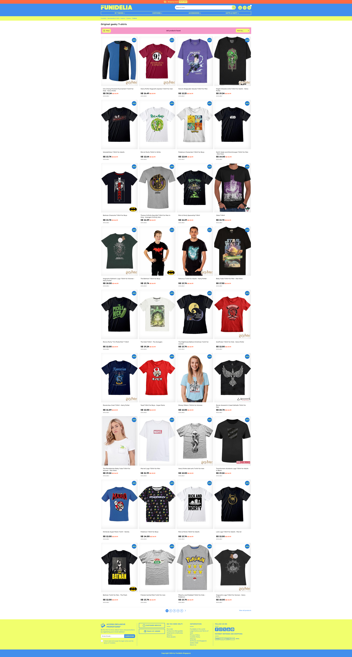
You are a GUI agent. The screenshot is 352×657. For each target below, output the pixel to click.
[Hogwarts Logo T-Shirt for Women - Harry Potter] (232, 567)
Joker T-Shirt (220, 215)
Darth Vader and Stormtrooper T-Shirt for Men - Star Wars (232, 153)
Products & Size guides (175, 631)
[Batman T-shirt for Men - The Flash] (119, 567)
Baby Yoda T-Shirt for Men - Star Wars (229, 278)
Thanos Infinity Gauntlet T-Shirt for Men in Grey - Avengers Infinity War (155, 216)
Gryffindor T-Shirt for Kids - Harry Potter (230, 342)
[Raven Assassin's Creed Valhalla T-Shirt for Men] (232, 377)
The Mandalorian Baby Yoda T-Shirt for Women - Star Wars (116, 469)
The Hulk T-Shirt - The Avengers (151, 342)
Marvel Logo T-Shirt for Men (150, 468)
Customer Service (153, 625)
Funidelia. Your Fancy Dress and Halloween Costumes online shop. (116, 7)
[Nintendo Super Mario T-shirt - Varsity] (119, 504)
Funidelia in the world (197, 629)
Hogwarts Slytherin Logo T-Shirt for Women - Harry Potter (118, 279)
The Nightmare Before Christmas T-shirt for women (193, 343)
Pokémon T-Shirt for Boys (149, 532)
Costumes (156, 13)
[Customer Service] (245, 8)
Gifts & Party (231, 13)
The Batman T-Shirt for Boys (150, 278)
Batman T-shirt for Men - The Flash (115, 595)
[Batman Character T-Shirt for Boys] (119, 188)
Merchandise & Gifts (113, 18)
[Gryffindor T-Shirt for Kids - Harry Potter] (232, 314)
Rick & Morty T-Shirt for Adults (188, 532)
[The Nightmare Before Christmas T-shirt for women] (195, 314)
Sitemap (193, 639)
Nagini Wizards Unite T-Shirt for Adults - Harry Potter (232, 90)
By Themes (119, 13)
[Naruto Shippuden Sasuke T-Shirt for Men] (195, 61)
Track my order (153, 631)
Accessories (194, 13)
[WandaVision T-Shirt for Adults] (119, 124)
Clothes (128, 18)
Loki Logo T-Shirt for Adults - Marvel (228, 532)
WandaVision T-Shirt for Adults (113, 152)
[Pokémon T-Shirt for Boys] (157, 504)
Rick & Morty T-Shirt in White (151, 152)
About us (193, 645)
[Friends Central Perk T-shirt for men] (157, 567)
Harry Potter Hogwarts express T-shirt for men (157, 89)
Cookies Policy (195, 637)
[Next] (185, 610)
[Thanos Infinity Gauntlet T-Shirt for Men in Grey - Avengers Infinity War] (157, 188)
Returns (169, 635)
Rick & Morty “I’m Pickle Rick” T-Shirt (116, 342)
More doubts (171, 637)
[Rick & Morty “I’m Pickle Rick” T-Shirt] (119, 314)
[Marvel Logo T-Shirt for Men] (157, 441)
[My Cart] (249, 8)
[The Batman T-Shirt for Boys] (157, 251)
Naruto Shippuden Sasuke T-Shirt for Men (193, 89)
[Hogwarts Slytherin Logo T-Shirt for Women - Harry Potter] (119, 251)
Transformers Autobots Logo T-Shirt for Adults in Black (232, 469)
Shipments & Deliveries (175, 633)
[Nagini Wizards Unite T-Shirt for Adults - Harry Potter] (232, 61)
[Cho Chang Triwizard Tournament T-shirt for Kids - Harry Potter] (119, 61)
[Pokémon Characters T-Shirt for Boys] (195, 124)
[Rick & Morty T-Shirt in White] (157, 124)
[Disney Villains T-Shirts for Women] (195, 377)
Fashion (123, 18)
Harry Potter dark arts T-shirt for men (191, 468)
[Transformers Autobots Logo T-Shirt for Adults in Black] (232, 441)
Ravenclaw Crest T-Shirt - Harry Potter (116, 405)
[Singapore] (217, 630)
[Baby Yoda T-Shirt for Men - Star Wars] (232, 251)
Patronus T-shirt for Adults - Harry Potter (192, 278)
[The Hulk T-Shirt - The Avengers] (157, 314)
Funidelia (103, 18)
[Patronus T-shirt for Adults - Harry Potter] (195, 251)
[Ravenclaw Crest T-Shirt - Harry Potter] (119, 377)
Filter (108, 31)
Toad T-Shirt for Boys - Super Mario (153, 405)
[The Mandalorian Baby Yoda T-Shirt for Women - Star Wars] (119, 441)
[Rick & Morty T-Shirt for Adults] (195, 504)
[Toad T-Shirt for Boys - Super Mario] (157, 377)
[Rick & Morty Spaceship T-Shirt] (195, 188)
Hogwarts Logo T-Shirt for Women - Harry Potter (230, 596)
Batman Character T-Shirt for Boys (115, 215)
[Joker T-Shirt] (232, 188)
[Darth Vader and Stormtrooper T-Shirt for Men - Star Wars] (232, 124)
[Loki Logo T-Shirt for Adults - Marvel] (232, 504)
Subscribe (129, 636)
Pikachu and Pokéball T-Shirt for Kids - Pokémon (191, 596)
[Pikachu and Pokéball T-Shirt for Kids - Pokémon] (195, 567)
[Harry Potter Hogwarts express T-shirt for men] (157, 61)
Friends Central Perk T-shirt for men (153, 595)
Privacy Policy (195, 635)
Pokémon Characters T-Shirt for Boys (191, 152)
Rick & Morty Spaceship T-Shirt (189, 215)
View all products (245, 610)
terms (105, 643)
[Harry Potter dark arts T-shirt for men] (195, 441)
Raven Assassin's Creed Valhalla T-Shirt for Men (231, 406)
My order (170, 629)
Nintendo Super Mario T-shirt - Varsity (116, 532)
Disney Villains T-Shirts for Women (190, 405)
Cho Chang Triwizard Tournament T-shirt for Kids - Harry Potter (118, 90)
